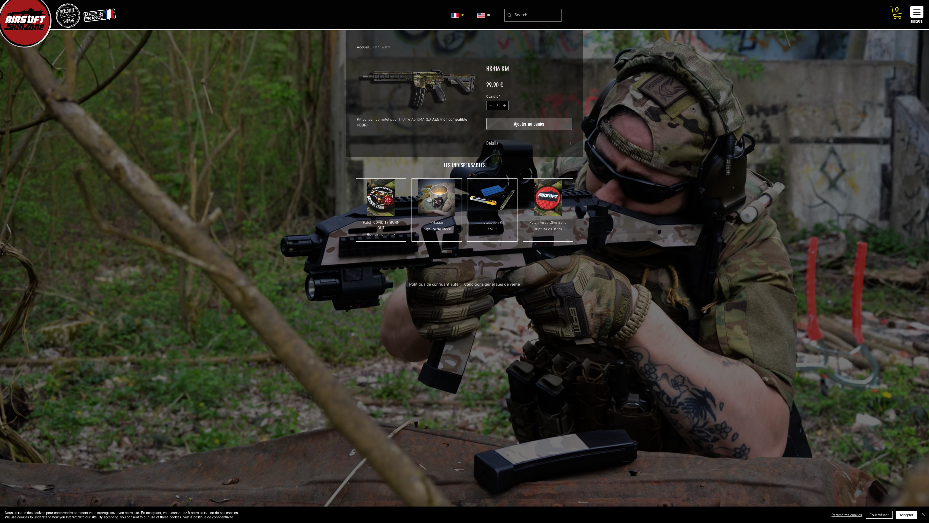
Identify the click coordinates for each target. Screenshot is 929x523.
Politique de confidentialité (433, 284)
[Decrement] (490, 105)
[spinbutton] (497, 105)
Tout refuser (879, 514)
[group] (464, 210)
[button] (897, 13)
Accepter (906, 514)
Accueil (363, 47)
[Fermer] (923, 514)
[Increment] (505, 105)
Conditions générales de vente (492, 284)
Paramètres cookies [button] (847, 514)
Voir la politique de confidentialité (208, 517)
